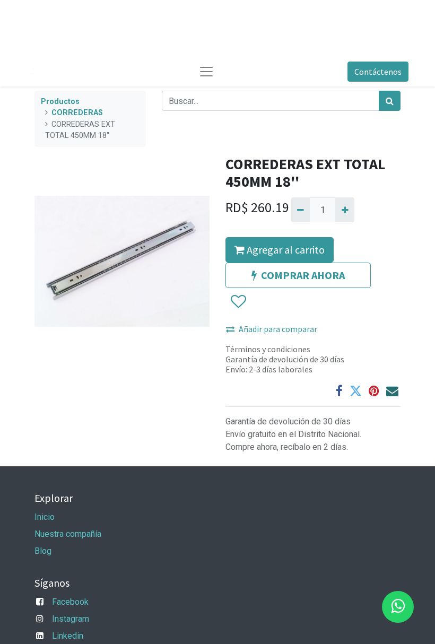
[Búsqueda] (390, 101)
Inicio (44, 517)
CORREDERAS (77, 112)
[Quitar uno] (300, 209)
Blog (42, 551)
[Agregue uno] (344, 209)
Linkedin (67, 636)
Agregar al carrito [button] (285, 249)
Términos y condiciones (267, 349)
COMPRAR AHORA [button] (303, 275)
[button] (238, 301)
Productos (60, 101)
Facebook (70, 602)
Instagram (70, 619)
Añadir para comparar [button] (278, 329)
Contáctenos (378, 71)
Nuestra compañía (67, 534)
